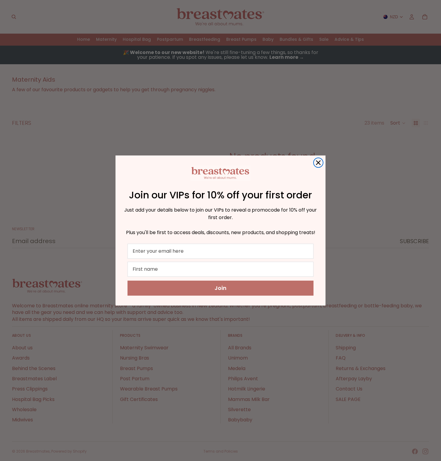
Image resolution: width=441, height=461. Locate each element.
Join (220, 288)
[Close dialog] (318, 162)
